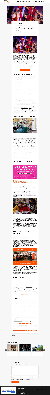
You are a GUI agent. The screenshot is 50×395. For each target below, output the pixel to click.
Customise (4, 392)
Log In (42, 1)
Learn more (18, 327)
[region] (8, 390)
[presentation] (12, 347)
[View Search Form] (45, 1)
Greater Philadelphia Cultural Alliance (18, 25)
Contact (34, 389)
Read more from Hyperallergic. (27, 108)
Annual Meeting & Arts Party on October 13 (23, 33)
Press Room (38, 389)
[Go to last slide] (6, 350)
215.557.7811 (20, 393)
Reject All (9, 392)
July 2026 (13, 336)
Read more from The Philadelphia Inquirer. (26, 85)
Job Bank (35, 1)
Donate (39, 1)
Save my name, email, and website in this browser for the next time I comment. (23, 379)
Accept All (13, 392)
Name (13, 377)
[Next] (44, 350)
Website (32, 377)
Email (22, 377)
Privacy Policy (43, 389)
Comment (13, 367)
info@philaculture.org (22, 392)
